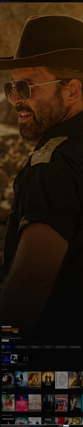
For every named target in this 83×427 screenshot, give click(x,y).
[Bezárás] (82, 425)
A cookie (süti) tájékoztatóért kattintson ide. (34, 426)
